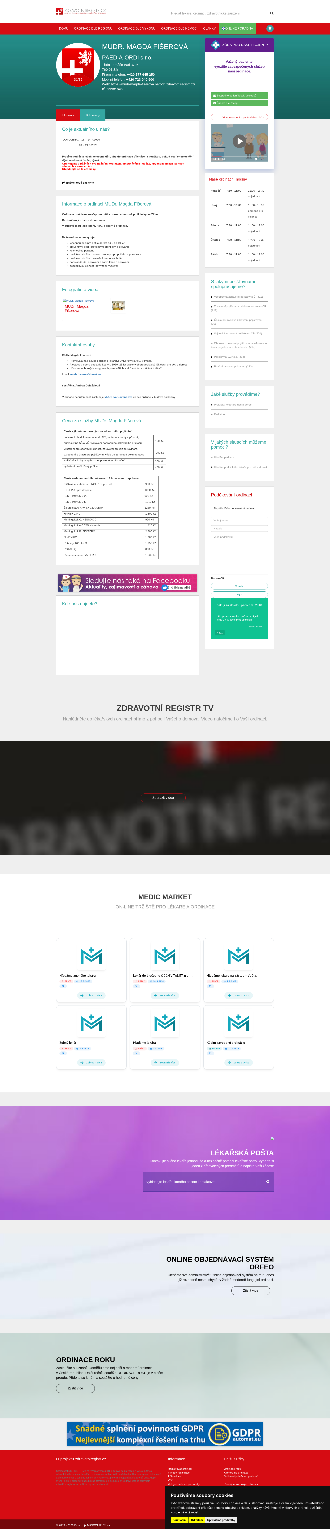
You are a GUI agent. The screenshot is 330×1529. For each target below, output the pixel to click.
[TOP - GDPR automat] (127, 583)
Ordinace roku (232, 1468)
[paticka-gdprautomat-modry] (165, 1434)
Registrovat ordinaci (180, 1468)
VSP (239, 594)
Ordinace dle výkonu (136, 28)
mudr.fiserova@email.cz (85, 374)
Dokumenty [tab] (93, 115)
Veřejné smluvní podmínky (184, 1484)
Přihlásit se (174, 1476)
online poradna (239, 28)
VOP (170, 1480)
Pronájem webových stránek (241, 1484)
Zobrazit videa (163, 798)
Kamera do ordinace (236, 1472)
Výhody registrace (179, 1472)
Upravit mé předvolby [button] (221, 1520)
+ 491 (220, 632)
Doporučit (217, 578)
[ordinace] (118, 305)
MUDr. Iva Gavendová (118, 396)
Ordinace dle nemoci (179, 28)
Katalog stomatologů (270, 28)
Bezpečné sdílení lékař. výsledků (236, 95)
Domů (63, 28)
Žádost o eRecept (227, 102)
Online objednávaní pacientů (241, 1476)
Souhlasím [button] (180, 1520)
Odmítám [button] (197, 1520)
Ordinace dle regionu (93, 28)
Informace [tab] (68, 115)
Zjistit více (250, 1290)
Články (209, 28)
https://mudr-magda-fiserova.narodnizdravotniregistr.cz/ (153, 84)
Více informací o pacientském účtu (243, 117)
